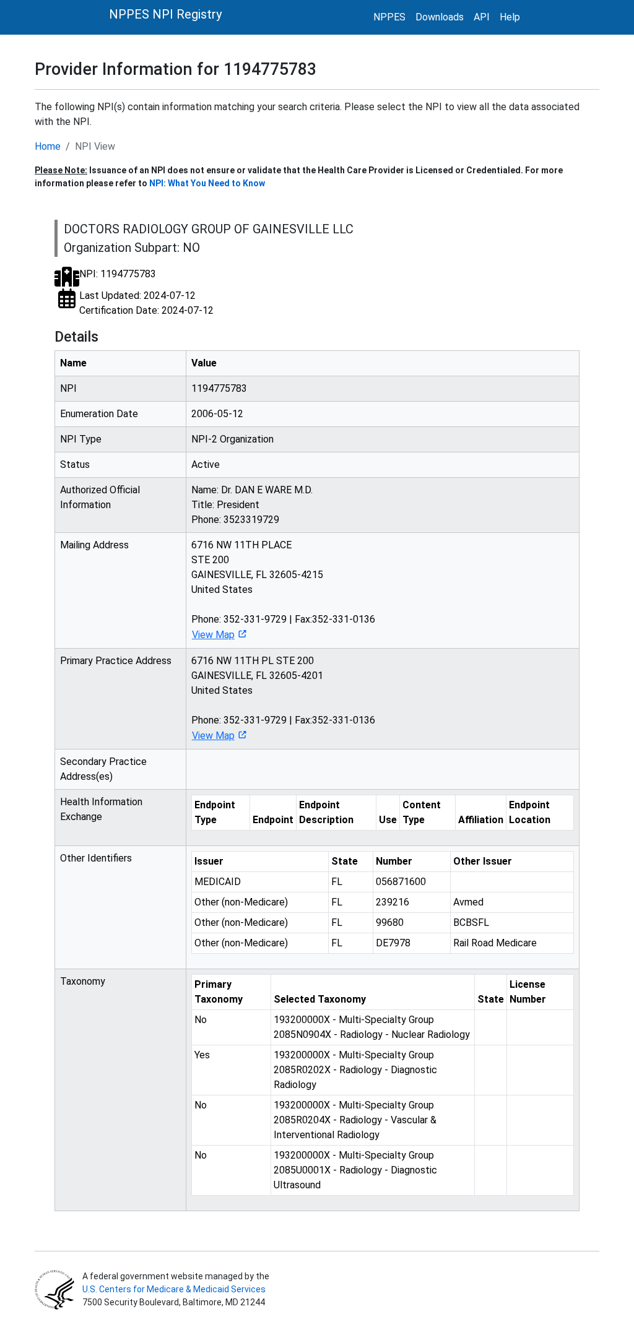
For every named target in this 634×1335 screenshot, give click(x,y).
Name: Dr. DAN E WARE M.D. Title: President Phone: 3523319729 (252, 504)
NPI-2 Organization (232, 439)
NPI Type (81, 439)
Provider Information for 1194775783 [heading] (175, 69)
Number (394, 861)
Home (48, 146)
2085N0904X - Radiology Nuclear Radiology (372, 1027)
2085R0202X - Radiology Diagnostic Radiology (355, 1070)
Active (205, 464)
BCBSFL (471, 922)
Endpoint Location (529, 812)
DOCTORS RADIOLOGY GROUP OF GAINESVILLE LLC (209, 229)
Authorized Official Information (100, 497)
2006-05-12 (217, 414)
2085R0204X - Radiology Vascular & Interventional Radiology (355, 1120)
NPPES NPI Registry (165, 14)
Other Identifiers (96, 858)
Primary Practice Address (116, 661)
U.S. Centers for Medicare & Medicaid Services (174, 1289)
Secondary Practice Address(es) (103, 769)
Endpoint (273, 820)
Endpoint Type (214, 812)
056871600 (401, 882)
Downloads (439, 17)
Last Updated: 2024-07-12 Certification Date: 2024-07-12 (146, 303)
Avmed (468, 902)
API (482, 17)
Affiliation (480, 820)
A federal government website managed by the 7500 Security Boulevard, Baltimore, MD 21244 (174, 1289)
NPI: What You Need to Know (207, 183)
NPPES (389, 17)
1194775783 (219, 388)
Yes (202, 1055)
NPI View (95, 146)
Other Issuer (482, 861)
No (200, 1020)
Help (510, 17)
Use (388, 820)
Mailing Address (94, 545)
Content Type (421, 812)
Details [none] (76, 336)
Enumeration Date (99, 414)
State (344, 861)
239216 (392, 902)
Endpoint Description (326, 812)
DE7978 (393, 943)
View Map (213, 635)
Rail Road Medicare (495, 943)
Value (204, 363)
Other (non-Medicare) (241, 902)
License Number (528, 992)
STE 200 (210, 560)
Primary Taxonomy (218, 992)
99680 (390, 922)
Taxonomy (82, 981)
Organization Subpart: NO (132, 247)
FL (336, 882)
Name (73, 363)
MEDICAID (217, 882)
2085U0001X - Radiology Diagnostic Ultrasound (355, 1170)
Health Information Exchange (101, 809)
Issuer (209, 861)
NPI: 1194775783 (117, 274)
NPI (68, 388)
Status (75, 464)
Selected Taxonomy (320, 999)
